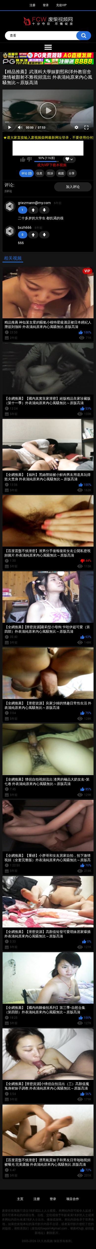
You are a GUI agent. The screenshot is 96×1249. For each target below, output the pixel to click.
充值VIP (61, 5)
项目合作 (72, 1199)
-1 (44, 210)
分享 (72, 173)
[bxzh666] (10, 231)
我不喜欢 (29, 159)
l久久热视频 (45, 1241)
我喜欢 (22, 159)
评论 (8, 184)
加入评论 (73, 187)
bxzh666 (25, 228)
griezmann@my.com (34, 203)
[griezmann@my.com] (10, 206)
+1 (33, 210)
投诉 (50, 173)
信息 (39, 173)
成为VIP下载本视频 (51, 165)
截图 (61, 173)
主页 (20, 1199)
